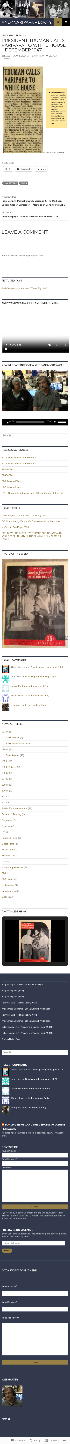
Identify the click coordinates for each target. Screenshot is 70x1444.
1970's (5, 779)
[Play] (6, 422)
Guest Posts (8, 843)
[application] (35, 422)
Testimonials (8, 885)
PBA (4, 873)
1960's (5, 773)
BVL (4, 832)
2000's (5, 790)
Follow (7, 1250)
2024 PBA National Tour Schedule (19, 463)
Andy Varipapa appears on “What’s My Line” (24, 288)
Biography (7, 820)
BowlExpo (7, 826)
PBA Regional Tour (11, 481)
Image (7, 56)
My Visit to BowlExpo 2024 (15, 527)
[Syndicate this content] (3, 1124)
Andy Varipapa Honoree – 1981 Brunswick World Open (26, 1009)
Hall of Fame (8, 849)
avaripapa (39, 56)
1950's (5, 761)
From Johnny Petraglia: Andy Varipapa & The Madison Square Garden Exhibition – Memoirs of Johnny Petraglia (33, 201)
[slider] (62, 422)
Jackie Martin (18, 686)
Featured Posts (9, 838)
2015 (4, 796)
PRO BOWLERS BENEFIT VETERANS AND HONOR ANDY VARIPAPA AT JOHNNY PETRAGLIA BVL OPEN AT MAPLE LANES (32, 536)
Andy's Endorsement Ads (14, 808)
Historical (6, 855)
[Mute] (55, 422)
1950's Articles (9, 767)
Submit (35, 1207)
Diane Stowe (17, 695)
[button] (35, 603)
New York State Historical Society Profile (19, 1003)
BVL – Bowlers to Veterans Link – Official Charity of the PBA (32, 493)
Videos (5, 896)
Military (5, 861)
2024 (4, 802)
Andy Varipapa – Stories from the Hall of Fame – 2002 (31, 215)
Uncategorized (9, 891)
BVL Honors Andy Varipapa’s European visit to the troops (31, 521)
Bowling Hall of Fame (11, 1039)
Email (9, 1159)
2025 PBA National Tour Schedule (19, 457)
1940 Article (10, 183)
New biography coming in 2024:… (48, 667)
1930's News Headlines (17, 743)
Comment (7, 1167)
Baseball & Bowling (11, 814)
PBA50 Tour (8, 469)
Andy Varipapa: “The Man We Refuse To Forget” (23, 984)
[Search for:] (35, 435)
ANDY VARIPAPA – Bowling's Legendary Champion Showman (28, 22)
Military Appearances (12, 867)
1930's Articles (12, 737)
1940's (5, 35)
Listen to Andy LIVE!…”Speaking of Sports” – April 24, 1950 (28, 1027)
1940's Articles (17, 35)
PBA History (8, 879)
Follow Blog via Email (17, 1230)
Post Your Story (10, 1317)
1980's (5, 784)
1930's (5, 731)
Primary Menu (66, 22)
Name (9, 1150)
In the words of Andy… (40, 686)
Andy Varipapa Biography (13, 991)
